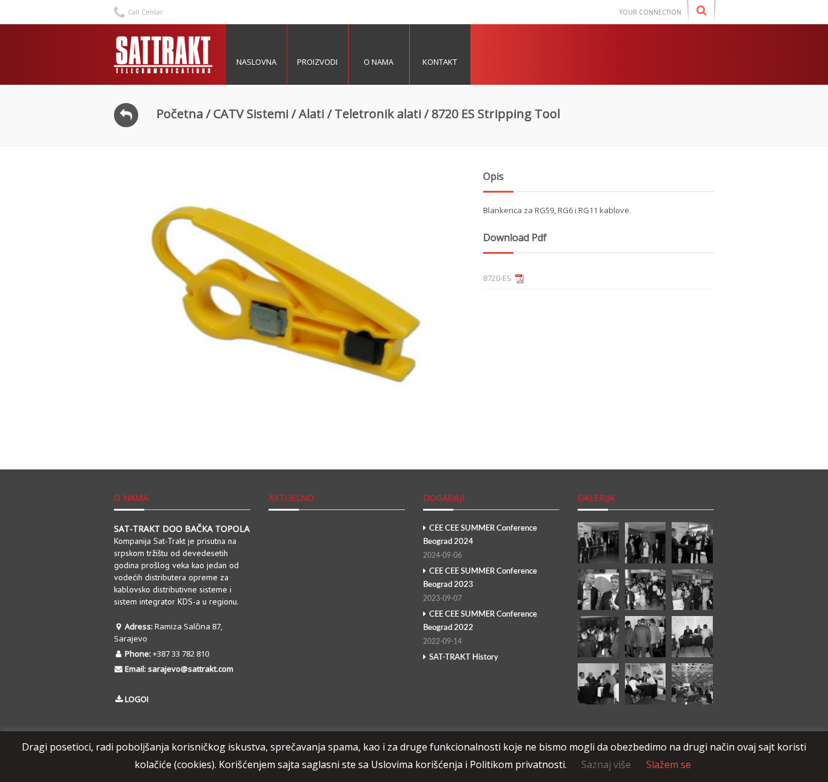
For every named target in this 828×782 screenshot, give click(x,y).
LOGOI (137, 699)
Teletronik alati (378, 113)
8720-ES (497, 278)
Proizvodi (317, 61)
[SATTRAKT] (165, 54)
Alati (311, 113)
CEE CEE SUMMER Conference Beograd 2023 (480, 585)
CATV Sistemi (251, 113)
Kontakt (439, 61)
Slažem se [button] (668, 764)
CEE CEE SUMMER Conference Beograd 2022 (480, 628)
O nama (378, 61)
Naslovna (256, 61)
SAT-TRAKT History (463, 657)
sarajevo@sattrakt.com (190, 668)
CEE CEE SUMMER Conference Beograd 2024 (480, 542)
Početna (179, 113)
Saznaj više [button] (606, 764)
